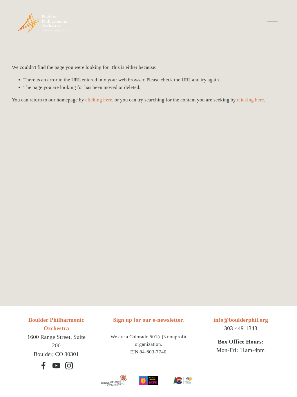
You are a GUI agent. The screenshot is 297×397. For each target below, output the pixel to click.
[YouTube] (56, 366)
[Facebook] (43, 366)
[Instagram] (69, 366)
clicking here (98, 100)
